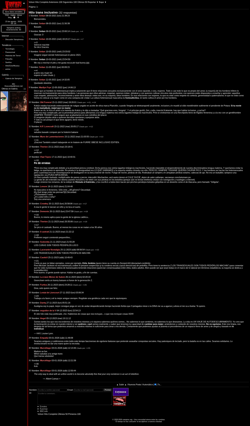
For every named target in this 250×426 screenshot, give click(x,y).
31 (30, 360)
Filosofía (8, 59)
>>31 (88, 348)
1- (37, 7)
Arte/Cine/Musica (12, 66)
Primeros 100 (74, 414)
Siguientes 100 (70, 2)
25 (30, 293)
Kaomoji (44, 409)
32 (30, 371)
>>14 (94, 102)
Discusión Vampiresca (14, 39)
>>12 (91, 127)
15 (30, 186)
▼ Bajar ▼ (101, 2)
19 (30, 232)
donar (19, 15)
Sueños (8, 62)
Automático (147, 384)
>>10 (36, 130)
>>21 (36, 261)
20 (30, 242)
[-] (25, 89)
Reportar (92, 2)
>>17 (85, 204)
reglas (12, 15)
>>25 (85, 285)
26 (30, 303)
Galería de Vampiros (13, 78)
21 (30, 250)
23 (30, 277)
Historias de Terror (13, 56)
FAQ (7, 15)
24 (30, 285)
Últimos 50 (82, 2)
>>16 (36, 215)
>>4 (81, 31)
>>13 (101, 137)
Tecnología (9, 49)
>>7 (82, 39)
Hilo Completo (41, 2)
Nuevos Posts (134, 384)
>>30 (36, 364)
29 (30, 338)
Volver (32, 2)
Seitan (42, 31)
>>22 (97, 250)
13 (30, 147)
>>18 (86, 212)
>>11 (89, 102)
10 (30, 102)
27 (30, 310)
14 (30, 157)
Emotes (43, 406)
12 (30, 137)
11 (30, 126)
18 (30, 221)
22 (30, 257)
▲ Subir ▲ (121, 384)
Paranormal (10, 52)
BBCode (44, 411)
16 (30, 204)
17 (30, 211)
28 (30, 318)
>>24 (36, 296)
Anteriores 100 (55, 2)
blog (10, 17)
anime (7, 69)
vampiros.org (127, 420)
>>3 (36, 42)
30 (30, 348)
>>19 (85, 222)
